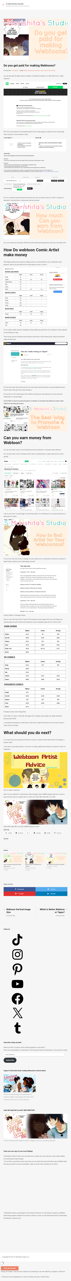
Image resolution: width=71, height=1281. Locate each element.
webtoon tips (39, 70)
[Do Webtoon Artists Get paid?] (57, 857)
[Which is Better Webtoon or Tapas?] (35, 857)
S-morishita (14, 70)
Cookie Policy (44, 1277)
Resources (30, 70)
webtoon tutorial (49, 70)
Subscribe (10, 1060)
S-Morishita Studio (15, 4)
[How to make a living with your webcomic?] (13, 857)
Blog (25, 70)
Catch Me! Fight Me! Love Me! (45, 797)
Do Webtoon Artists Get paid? (55, 864)
